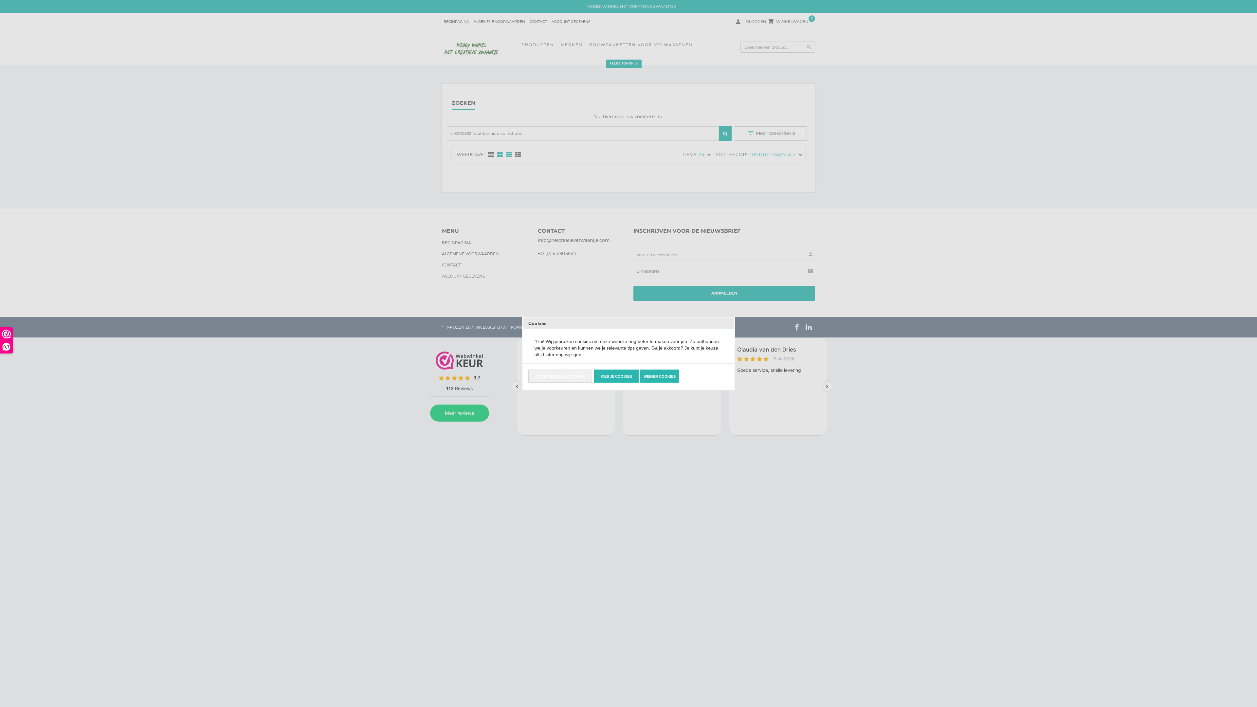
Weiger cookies (660, 376)
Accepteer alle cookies (560, 376)
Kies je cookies (616, 376)
